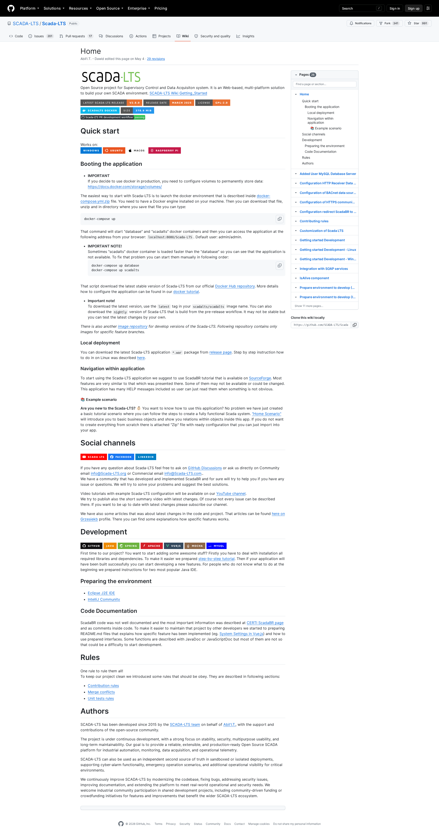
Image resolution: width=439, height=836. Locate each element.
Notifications (363, 23)
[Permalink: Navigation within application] (77, 369)
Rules (306, 157)
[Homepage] (11, 8)
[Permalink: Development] (77, 532)
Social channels (313, 134)
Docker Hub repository (235, 286)
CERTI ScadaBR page (265, 622)
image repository (132, 326)
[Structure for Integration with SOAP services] (296, 268)
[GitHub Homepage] (121, 824)
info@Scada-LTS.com (182, 473)
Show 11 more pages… (309, 306)
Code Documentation (320, 151)
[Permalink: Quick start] (77, 131)
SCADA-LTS (26, 23)
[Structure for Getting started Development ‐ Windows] (296, 259)
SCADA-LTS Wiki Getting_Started (178, 93)
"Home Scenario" (266, 413)
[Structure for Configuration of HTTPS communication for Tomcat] (296, 202)
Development (312, 140)
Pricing (161, 8)
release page (220, 352)
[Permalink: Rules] (77, 657)
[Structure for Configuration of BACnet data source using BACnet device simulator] (296, 192)
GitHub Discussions (205, 468)
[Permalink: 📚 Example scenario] (77, 399)
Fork (391, 23)
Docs (227, 823)
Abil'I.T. (229, 724)
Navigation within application (320, 120)
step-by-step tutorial (216, 558)
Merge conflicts (101, 692)
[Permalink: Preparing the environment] (77, 581)
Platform (27, 8)
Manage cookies (259, 823)
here (141, 357)
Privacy (171, 823)
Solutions (52, 8)
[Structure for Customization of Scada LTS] (296, 230)
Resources (78, 8)
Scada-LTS (54, 23)
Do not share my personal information (297, 823)
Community (213, 823)
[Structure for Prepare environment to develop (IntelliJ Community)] (296, 296)
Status (198, 823)
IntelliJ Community (104, 599)
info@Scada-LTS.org (108, 473)
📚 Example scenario (325, 128)
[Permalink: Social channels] (77, 443)
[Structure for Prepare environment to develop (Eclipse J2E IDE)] (296, 287)
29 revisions (156, 59)
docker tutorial (186, 291)
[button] (280, 219)
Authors (307, 163)
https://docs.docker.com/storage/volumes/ (125, 186)
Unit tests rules (101, 698)
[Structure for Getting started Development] (296, 240)
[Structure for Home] (296, 94)
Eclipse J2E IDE (101, 593)
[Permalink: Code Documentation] (77, 611)
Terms (158, 823)
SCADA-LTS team (185, 724)
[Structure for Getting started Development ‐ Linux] (296, 249)
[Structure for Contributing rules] (296, 221)
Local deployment (321, 113)
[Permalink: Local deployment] (77, 343)
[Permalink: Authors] (77, 711)
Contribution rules (103, 685)
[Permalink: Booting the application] (77, 164)
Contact (239, 823)
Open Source (108, 8)
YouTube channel (231, 493)
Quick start (310, 101)
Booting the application (322, 107)
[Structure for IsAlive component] (296, 277)
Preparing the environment (325, 146)
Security (184, 823)
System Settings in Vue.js (241, 633)
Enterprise (137, 8)
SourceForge (260, 378)
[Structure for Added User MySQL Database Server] (296, 173)
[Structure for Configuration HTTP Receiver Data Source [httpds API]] (296, 183)
